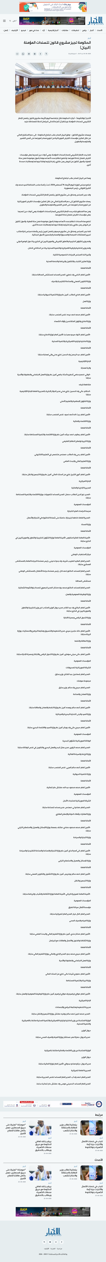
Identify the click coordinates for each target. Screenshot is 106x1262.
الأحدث (99, 30)
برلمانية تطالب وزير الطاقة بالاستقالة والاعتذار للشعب (68, 1128)
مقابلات (65, 30)
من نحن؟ (59, 1248)
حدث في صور (34, 30)
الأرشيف (14, 30)
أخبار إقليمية (53, 30)
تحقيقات (75, 30)
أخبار (92, 30)
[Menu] (4, 21)
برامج (84, 30)
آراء (43, 30)
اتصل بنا (53, 1248)
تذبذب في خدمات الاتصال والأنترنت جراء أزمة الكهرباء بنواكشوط (92, 1144)
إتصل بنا (5, 30)
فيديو (23, 30)
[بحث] (10, 21)
